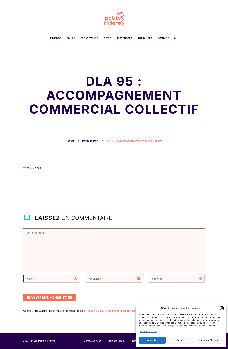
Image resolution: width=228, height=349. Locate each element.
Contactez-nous (92, 341)
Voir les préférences (209, 340)
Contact (163, 38)
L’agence (55, 38)
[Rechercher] (175, 38)
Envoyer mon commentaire (49, 297)
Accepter (152, 340)
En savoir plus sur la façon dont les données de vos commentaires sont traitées (131, 310)
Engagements (89, 38)
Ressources (124, 38)
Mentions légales (117, 341)
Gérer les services (148, 331)
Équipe (71, 38)
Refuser (181, 340)
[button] (221, 308)
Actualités (145, 38)
